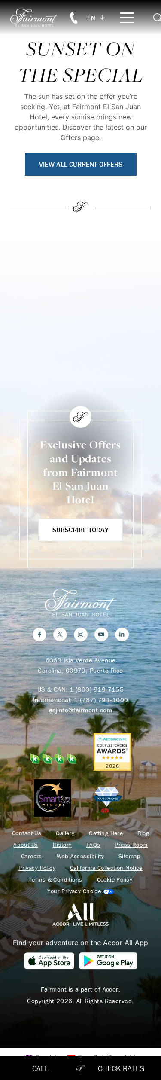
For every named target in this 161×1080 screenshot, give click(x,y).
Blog (143, 833)
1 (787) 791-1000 (101, 700)
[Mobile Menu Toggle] (127, 17)
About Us (25, 844)
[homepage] (39, 18)
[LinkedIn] (122, 634)
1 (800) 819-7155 (97, 689)
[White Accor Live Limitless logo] (80, 913)
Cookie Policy (114, 879)
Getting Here (106, 833)
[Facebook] (39, 634)
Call (40, 1068)
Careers (31, 856)
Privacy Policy (36, 868)
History (62, 844)
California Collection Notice (106, 868)
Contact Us (26, 833)
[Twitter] (60, 634)
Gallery (65, 833)
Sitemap (129, 856)
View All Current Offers (80, 164)
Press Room (131, 844)
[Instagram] (81, 634)
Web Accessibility (80, 856)
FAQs (93, 844)
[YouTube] (101, 634)
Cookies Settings (80, 891)
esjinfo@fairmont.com (80, 710)
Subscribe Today (80, 529)
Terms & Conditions (55, 879)
